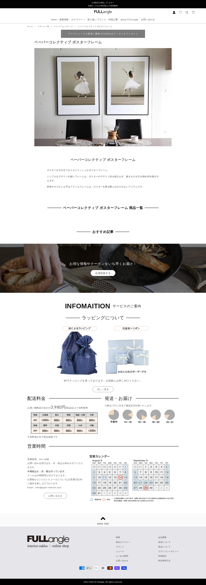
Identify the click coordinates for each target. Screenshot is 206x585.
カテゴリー (77, 19)
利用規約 (162, 556)
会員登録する (103, 273)
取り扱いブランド (97, 19)
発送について (164, 542)
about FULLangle (129, 19)
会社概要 (162, 537)
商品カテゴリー (123, 542)
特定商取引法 (164, 560)
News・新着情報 (60, 19)
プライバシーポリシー (168, 551)
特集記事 (113, 19)
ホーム (30, 26)
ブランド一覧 (43, 26)
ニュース (120, 551)
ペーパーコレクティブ (63, 26)
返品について (164, 546)
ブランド (120, 546)
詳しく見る (103, 389)
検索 (118, 537)
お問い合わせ (148, 19)
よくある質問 (122, 556)
